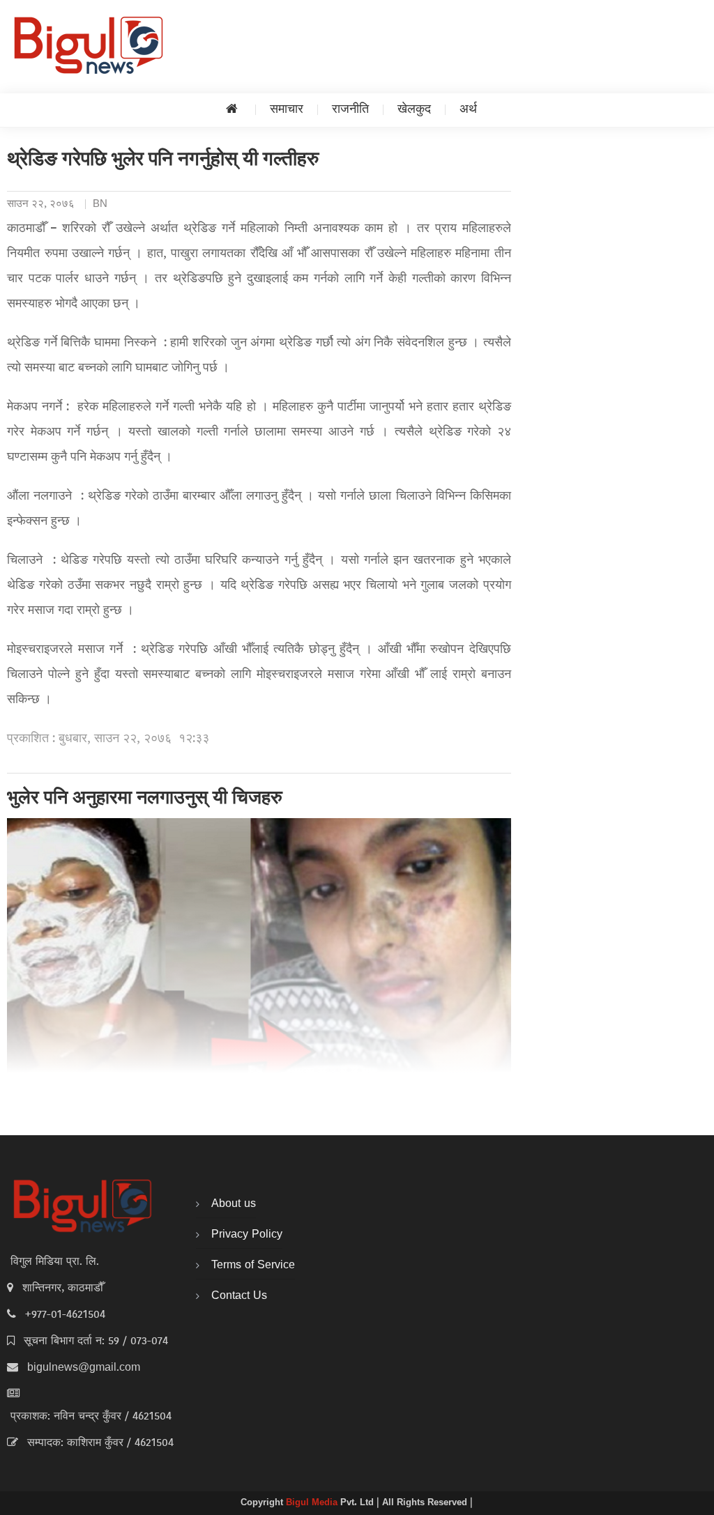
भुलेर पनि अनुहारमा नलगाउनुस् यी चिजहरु (144, 799)
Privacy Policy (246, 1235)
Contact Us (239, 1296)
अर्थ (468, 110)
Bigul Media (313, 1503)
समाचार (286, 110)
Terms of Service (253, 1265)
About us (233, 1204)
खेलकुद (414, 110)
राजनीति (350, 110)
